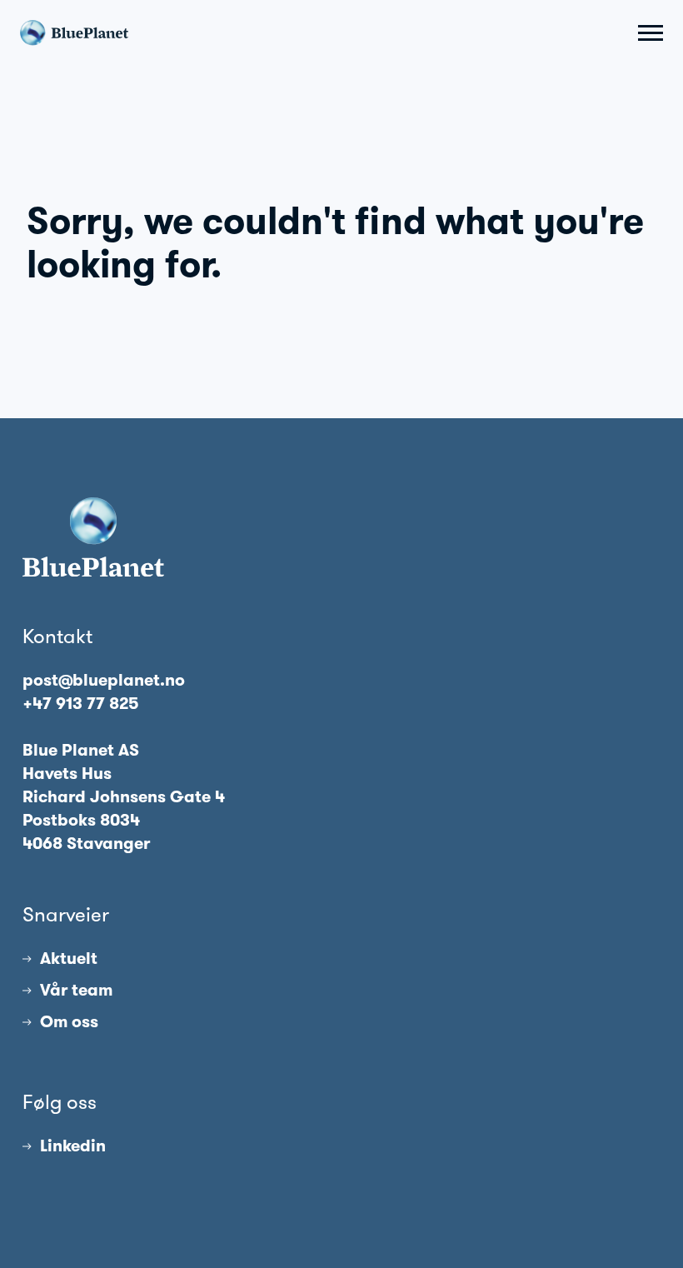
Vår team (76, 990)
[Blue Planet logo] (74, 33)
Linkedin (73, 1145)
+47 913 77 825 (80, 703)
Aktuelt (68, 958)
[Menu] (650, 33)
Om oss (69, 1021)
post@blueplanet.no (103, 680)
